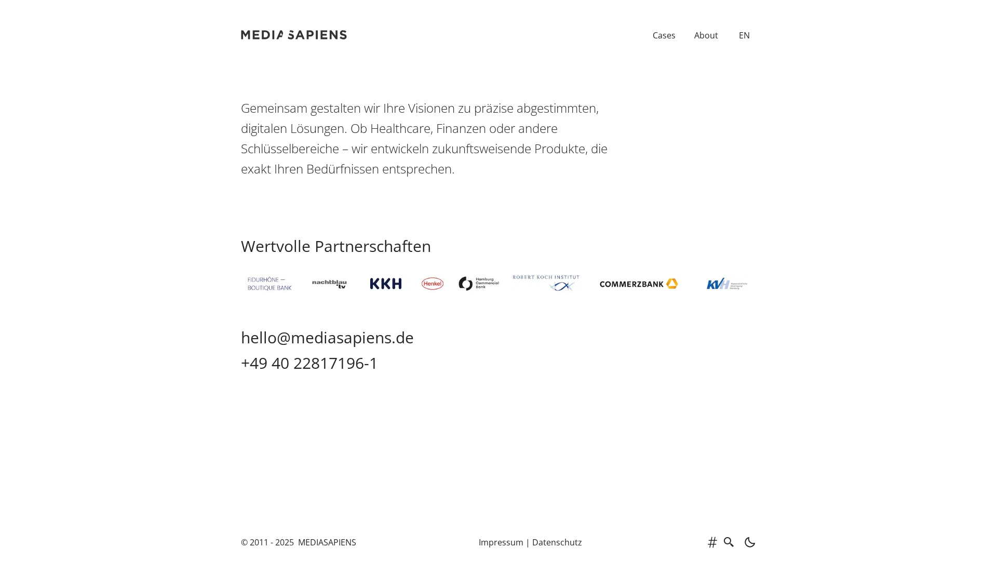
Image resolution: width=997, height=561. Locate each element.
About (706, 35)
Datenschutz (557, 542)
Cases (664, 35)
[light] (746, 542)
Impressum (501, 542)
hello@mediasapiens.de (327, 337)
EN (744, 35)
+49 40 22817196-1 (309, 362)
